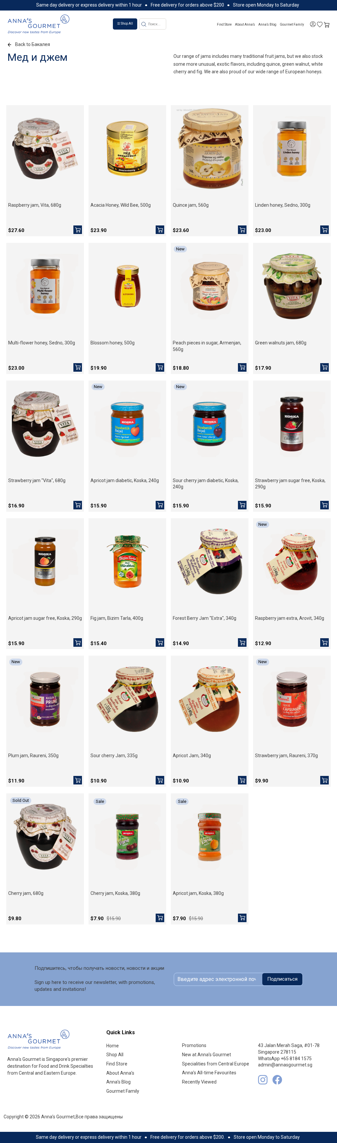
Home (112, 1045)
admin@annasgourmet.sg (285, 1064)
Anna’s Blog (267, 24)
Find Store (224, 24)
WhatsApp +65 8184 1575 (285, 1058)
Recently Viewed (199, 1082)
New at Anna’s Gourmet (206, 1054)
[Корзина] (327, 24)
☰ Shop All (125, 23)
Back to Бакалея (32, 44)
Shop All (114, 1054)
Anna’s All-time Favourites (209, 1072)
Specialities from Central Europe (215, 1063)
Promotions (194, 1045)
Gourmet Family (292, 24)
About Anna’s (245, 24)
